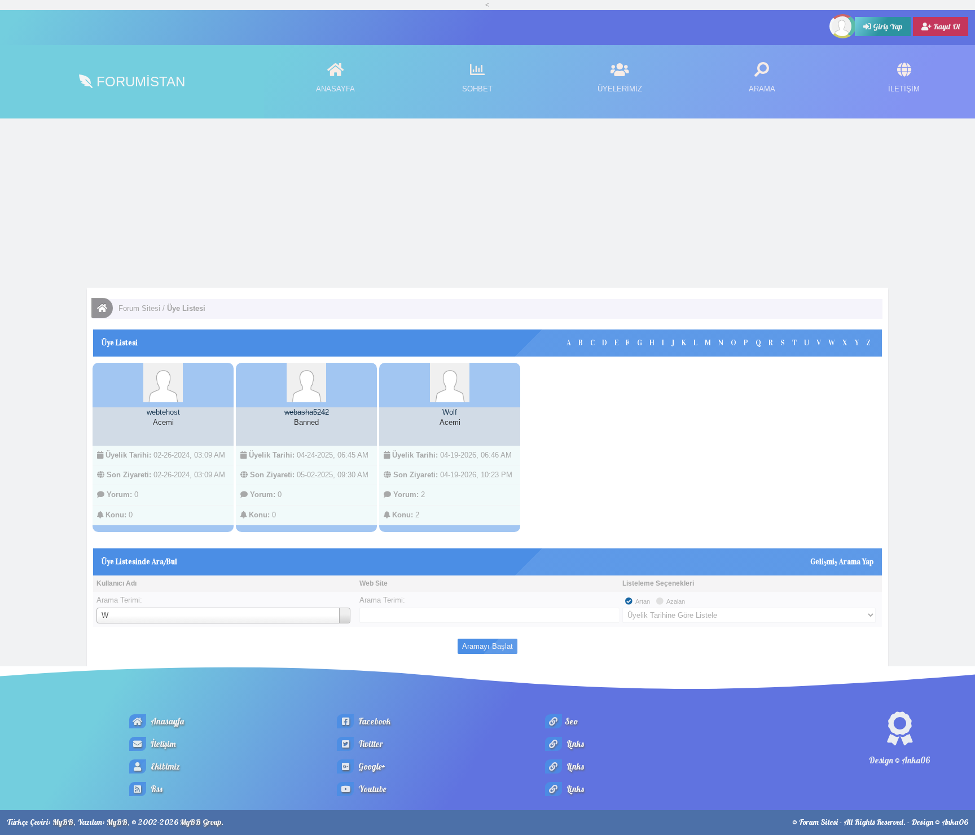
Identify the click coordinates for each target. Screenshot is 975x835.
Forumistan (139, 81)
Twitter (370, 744)
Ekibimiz (164, 766)
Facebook (373, 721)
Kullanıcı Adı (116, 583)
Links (574, 744)
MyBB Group (200, 822)
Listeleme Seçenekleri (658, 583)
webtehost (163, 412)
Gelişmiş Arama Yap (841, 561)
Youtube (371, 789)
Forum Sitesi (139, 308)
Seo (571, 721)
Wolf (449, 412)
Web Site (373, 583)
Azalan (675, 601)
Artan (642, 601)
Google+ (371, 766)
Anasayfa (166, 721)
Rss (155, 789)
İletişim (162, 744)
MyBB (62, 822)
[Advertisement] (487, 203)
